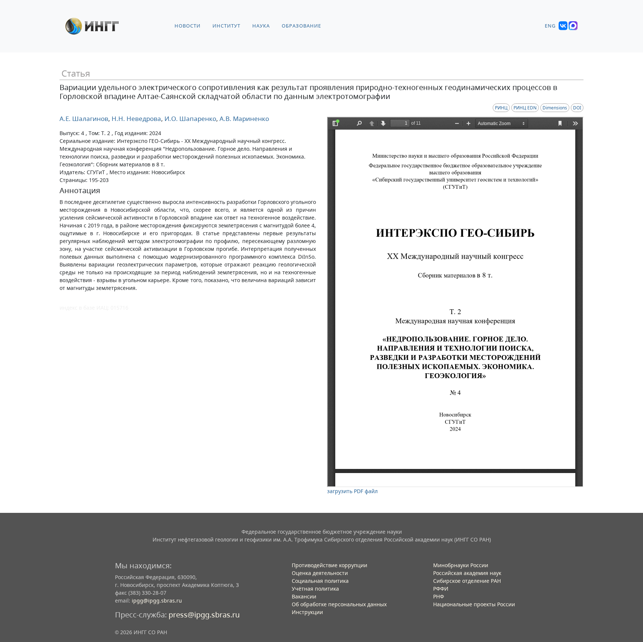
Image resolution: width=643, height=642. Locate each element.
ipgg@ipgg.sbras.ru (157, 600)
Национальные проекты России (474, 604)
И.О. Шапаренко (189, 118)
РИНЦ (501, 108)
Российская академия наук (467, 572)
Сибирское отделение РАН (467, 580)
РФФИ (440, 588)
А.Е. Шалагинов (84, 118)
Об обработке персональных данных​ (339, 604)
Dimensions (555, 108)
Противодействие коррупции (329, 565)
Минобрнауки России (460, 565)
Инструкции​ (307, 612)
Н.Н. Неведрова (135, 118)
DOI (577, 108)
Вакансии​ (304, 596)
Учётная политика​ (315, 588)
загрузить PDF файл (352, 491)
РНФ (438, 596)
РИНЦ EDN (525, 108)
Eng (550, 26)
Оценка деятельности (320, 572)
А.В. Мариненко (243, 118)
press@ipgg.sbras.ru (204, 615)
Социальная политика (320, 580)
